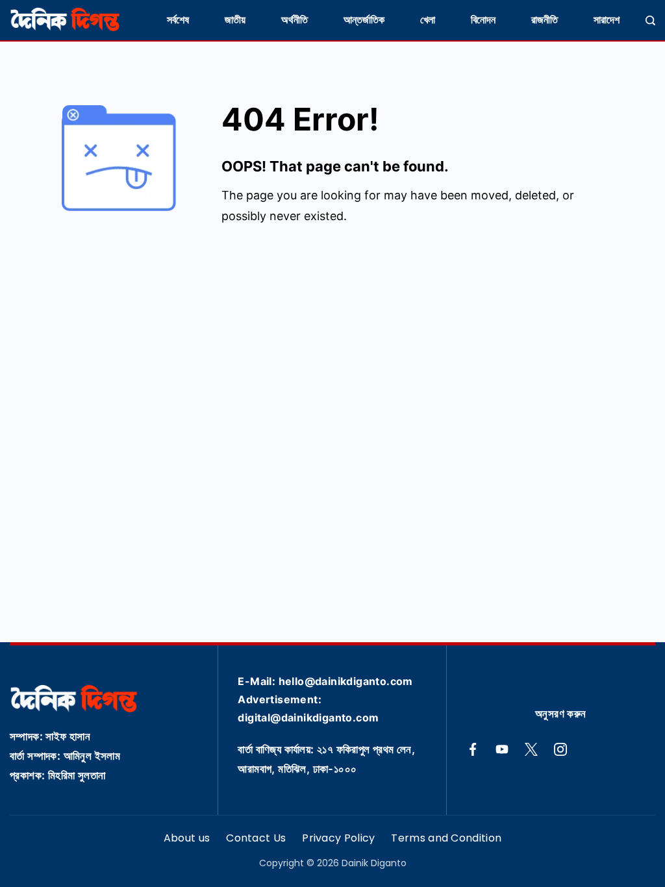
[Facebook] (472, 749)
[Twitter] (531, 749)
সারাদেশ (607, 19)
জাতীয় (235, 19)
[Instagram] (560, 749)
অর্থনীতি (294, 19)
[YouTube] (502, 749)
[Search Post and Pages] (650, 20)
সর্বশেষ (178, 19)
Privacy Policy (338, 838)
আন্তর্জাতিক (364, 19)
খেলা (427, 19)
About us (187, 838)
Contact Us (256, 838)
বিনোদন (483, 19)
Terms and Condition (446, 838)
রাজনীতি (544, 19)
